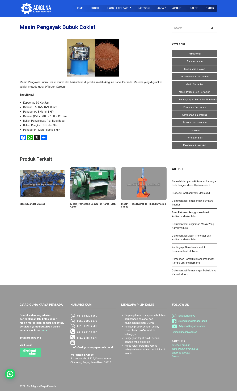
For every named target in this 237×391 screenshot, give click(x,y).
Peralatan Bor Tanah (194, 107)
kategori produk (180, 345)
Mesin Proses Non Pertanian (194, 91)
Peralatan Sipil (194, 137)
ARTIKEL (177, 8)
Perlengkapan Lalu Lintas (195, 76)
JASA (160, 8)
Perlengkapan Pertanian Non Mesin (198, 99)
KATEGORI (144, 8)
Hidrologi (195, 130)
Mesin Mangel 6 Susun (32, 204)
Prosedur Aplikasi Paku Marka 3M (191, 193)
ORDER (210, 8)
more (44, 330)
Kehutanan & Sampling (194, 114)
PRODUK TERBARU (118, 8)
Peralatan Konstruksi (194, 145)
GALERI (193, 8)
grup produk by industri (185, 348)
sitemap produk (181, 352)
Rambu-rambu (195, 61)
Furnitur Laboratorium (195, 122)
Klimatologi (195, 53)
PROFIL (95, 8)
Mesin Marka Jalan (194, 69)
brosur (175, 356)
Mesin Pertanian (195, 84)
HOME (79, 8)
